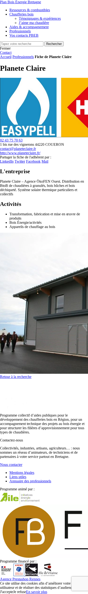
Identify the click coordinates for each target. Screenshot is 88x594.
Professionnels (23, 57)
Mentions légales (21, 473)
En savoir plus (36, 592)
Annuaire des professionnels (30, 481)
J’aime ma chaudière (34, 23)
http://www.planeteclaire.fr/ (20, 153)
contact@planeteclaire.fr (18, 149)
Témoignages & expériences (40, 18)
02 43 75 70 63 (11, 140)
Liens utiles (17, 477)
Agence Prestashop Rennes (20, 579)
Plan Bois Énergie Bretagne (20, 2)
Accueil (5, 57)
